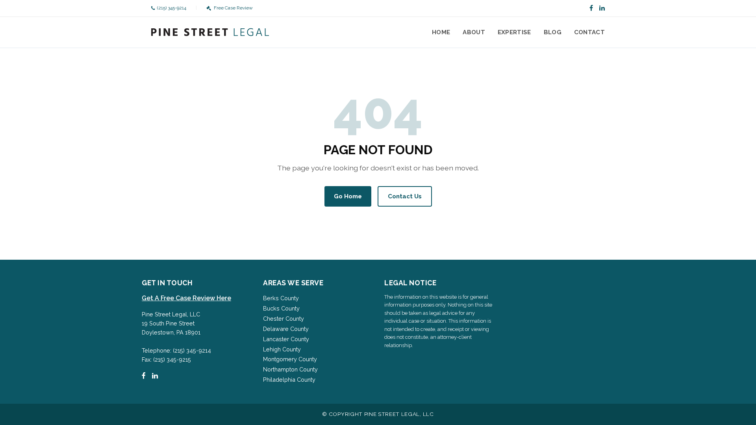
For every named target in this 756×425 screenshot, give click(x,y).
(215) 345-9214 (171, 8)
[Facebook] (591, 8)
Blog (552, 32)
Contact (589, 32)
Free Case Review (233, 8)
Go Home (348, 196)
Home (441, 32)
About (474, 32)
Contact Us (405, 196)
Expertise (514, 32)
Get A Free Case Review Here (186, 298)
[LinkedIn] (602, 8)
